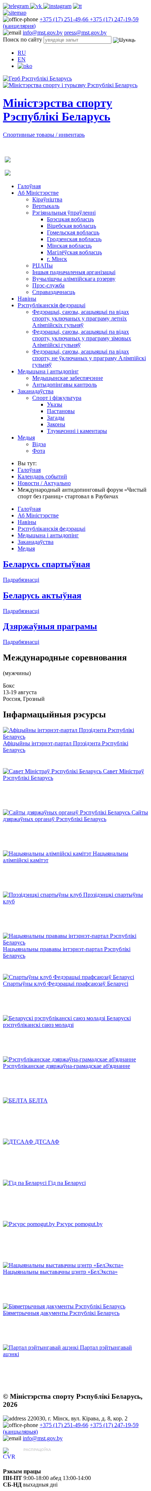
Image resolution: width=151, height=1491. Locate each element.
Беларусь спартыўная (46, 564)
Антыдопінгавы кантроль (64, 384)
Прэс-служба (48, 285)
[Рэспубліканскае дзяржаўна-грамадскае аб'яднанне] (69, 1059)
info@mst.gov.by (43, 32)
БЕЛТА (38, 1100)
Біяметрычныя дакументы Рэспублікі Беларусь (61, 1313)
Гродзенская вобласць (74, 239)
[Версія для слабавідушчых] (25, 66)
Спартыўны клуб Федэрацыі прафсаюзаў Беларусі (65, 984)
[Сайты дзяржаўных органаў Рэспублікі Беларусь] (67, 812)
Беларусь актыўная (42, 595)
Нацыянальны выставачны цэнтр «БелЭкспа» (60, 1272)
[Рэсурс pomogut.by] (29, 1224)
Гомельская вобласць (73, 232)
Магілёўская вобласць (74, 252)
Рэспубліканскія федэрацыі (51, 305)
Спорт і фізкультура (56, 398)
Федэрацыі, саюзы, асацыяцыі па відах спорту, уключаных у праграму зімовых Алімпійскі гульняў (81, 338)
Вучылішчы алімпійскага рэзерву (73, 279)
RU (22, 53)
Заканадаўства (36, 391)
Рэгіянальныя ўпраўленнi (64, 212)
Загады (56, 418)
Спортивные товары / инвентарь (44, 135)
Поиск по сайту (22, 39)
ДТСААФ (47, 1142)
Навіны (27, 298)
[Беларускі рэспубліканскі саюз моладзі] (55, 1018)
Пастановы (61, 411)
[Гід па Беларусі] (25, 1183)
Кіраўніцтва (47, 199)
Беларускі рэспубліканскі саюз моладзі (67, 1021)
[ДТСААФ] (19, 1142)
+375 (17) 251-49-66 (65, 19)
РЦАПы (42, 265)
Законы (56, 424)
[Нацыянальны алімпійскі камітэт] (48, 853)
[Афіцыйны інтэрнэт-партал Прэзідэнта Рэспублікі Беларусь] (75, 737)
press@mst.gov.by (85, 32)
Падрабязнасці (21, 580)
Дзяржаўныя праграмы (50, 626)
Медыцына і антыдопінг (48, 371)
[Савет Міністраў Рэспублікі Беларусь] (53, 771)
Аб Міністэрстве (38, 193)
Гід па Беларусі (67, 1183)
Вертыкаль (45, 206)
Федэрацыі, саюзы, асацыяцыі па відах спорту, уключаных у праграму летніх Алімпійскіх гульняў (80, 318)
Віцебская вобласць (71, 226)
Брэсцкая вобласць (70, 219)
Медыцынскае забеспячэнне (67, 378)
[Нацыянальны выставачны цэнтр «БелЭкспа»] (63, 1265)
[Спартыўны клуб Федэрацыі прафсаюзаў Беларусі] (68, 977)
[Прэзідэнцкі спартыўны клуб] (43, 895)
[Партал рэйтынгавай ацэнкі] (41, 1347)
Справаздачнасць (53, 292)
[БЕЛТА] (16, 1100)
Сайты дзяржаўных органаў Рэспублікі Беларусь (75, 815)
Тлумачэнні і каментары (77, 431)
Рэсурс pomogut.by (79, 1224)
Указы (54, 404)
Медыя (26, 437)
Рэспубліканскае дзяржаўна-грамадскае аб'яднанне (66, 1066)
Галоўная (29, 186)
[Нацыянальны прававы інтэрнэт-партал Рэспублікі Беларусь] (75, 942)
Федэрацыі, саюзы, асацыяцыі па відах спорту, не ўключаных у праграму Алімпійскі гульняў (89, 358)
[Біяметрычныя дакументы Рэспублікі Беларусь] (64, 1306)
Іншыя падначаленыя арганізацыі (73, 272)
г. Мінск (57, 259)
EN (22, 59)
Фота (38, 451)
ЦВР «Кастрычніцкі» (50, 1457)
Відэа (39, 444)
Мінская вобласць (69, 246)
